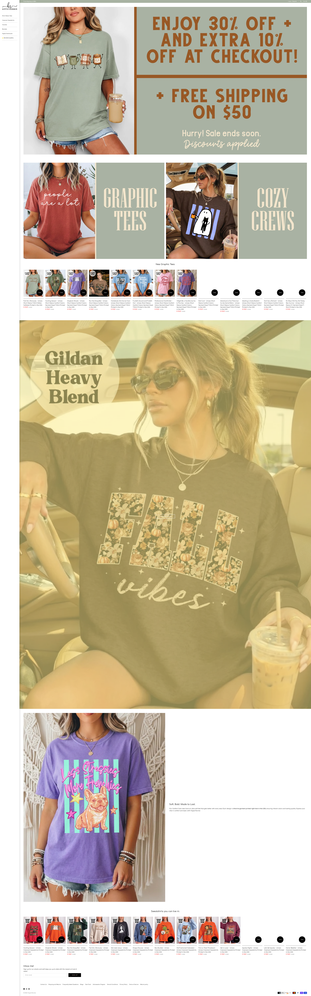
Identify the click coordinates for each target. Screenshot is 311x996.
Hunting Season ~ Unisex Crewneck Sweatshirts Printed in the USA (33, 950)
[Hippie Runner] (9, 6)
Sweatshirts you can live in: (165, 911)
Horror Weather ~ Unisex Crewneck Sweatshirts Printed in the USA (296, 950)
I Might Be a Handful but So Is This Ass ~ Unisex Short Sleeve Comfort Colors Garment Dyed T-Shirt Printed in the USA (186, 305)
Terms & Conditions (112, 984)
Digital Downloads (7, 33)
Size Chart (88, 984)
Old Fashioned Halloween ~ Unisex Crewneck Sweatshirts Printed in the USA (186, 950)
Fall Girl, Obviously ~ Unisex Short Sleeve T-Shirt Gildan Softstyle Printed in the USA (32, 303)
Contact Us (43, 984)
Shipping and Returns (54, 984)
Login (289, 1)
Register (294, 1)
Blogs (81, 984)
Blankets (4, 29)
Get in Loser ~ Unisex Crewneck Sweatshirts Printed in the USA (230, 950)
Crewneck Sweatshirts (8, 20)
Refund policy (144, 984)
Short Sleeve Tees (7, 15)
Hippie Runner (32, 992)
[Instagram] (26, 989)
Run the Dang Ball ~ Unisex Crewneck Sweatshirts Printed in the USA (77, 950)
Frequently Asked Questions (70, 984)
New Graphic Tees (165, 264)
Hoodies (4, 24)
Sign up (75, 975)
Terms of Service (133, 984)
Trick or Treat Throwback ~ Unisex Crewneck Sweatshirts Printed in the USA (208, 950)
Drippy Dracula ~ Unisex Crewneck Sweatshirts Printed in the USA (143, 950)
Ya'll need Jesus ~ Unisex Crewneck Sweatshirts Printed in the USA (121, 950)
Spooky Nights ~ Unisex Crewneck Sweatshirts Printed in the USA (252, 950)
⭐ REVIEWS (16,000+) (7, 38)
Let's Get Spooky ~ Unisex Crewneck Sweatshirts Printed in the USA (274, 950)
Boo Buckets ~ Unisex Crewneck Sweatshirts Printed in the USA (165, 950)
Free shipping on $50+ (29, 1)
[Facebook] (24, 989)
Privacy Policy (123, 984)
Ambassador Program (99, 984)
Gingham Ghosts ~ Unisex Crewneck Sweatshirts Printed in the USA (55, 950)
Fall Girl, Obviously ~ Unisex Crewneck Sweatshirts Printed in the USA (99, 950)
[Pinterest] (29, 989)
